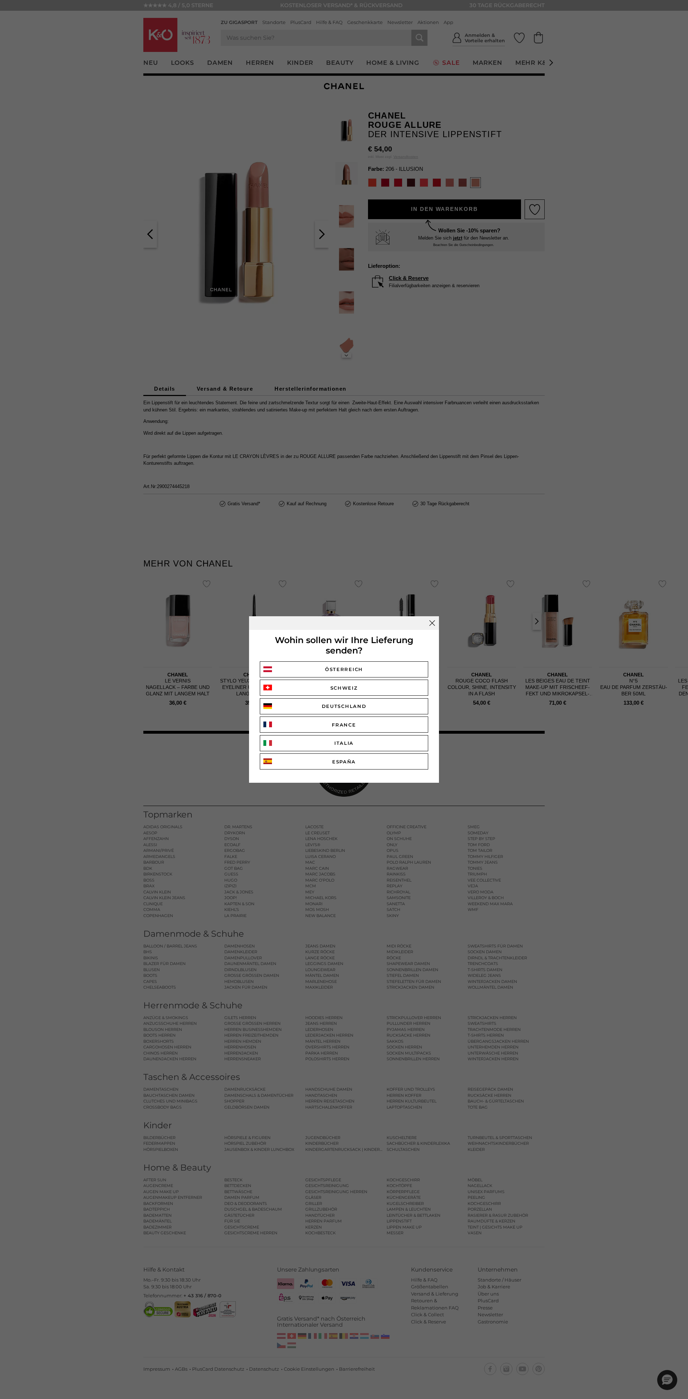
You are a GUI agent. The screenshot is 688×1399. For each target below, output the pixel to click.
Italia (344, 743)
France (344, 725)
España (344, 761)
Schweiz (344, 688)
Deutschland (344, 706)
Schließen (432, 623)
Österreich (344, 669)
